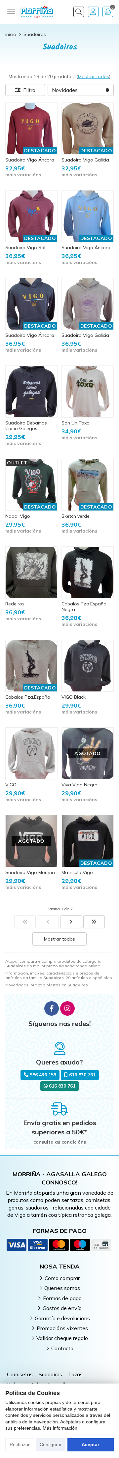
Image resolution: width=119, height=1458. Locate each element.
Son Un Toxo (75, 423)
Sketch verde (75, 516)
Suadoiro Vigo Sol (25, 247)
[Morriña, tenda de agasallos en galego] (37, 12)
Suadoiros (50, 1374)
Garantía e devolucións (62, 1318)
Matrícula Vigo (77, 872)
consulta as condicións (59, 1142)
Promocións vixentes (62, 1328)
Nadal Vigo (17, 516)
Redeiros (14, 604)
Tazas (75, 1374)
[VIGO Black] (87, 665)
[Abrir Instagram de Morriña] (67, 1008)
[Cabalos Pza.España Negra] (87, 572)
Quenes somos (62, 1288)
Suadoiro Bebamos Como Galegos (26, 425)
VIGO (11, 785)
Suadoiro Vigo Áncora (29, 160)
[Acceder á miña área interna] (93, 12)
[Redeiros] (31, 572)
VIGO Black (73, 697)
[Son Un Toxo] (87, 391)
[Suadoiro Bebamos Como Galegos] (31, 391)
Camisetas (20, 1374)
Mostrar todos (93, 76)
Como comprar (62, 1278)
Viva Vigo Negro (79, 785)
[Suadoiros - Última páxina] (71, 921)
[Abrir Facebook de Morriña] (51, 1008)
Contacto (62, 1348)
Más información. (61, 1428)
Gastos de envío (62, 1308)
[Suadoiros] (25, 921)
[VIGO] (31, 753)
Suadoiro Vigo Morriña (30, 872)
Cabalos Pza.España (27, 697)
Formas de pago (62, 1298)
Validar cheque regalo (62, 1338)
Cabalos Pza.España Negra (83, 606)
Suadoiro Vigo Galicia (85, 160)
